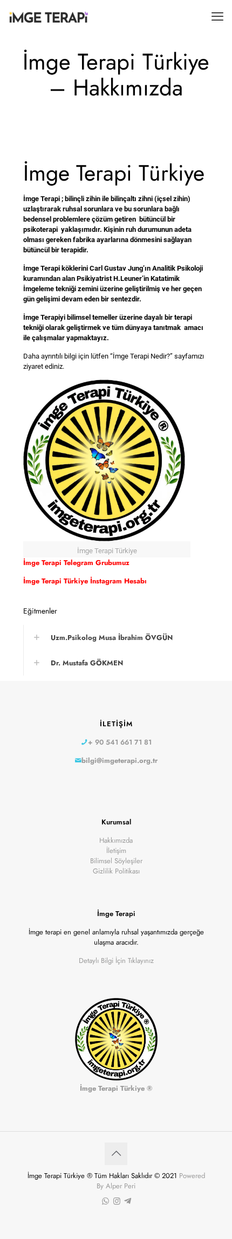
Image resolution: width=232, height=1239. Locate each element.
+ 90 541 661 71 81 (120, 742)
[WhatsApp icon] (105, 1201)
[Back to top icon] (116, 1153)
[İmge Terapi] (48, 16)
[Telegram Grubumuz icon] (127, 1201)
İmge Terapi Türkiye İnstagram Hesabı (85, 581)
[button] (116, 637)
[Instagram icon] (117, 1201)
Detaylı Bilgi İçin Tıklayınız (116, 960)
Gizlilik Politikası (116, 871)
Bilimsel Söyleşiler (116, 861)
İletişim (116, 850)
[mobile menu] (217, 16)
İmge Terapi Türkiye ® (116, 1088)
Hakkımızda (116, 840)
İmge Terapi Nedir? (141, 356)
